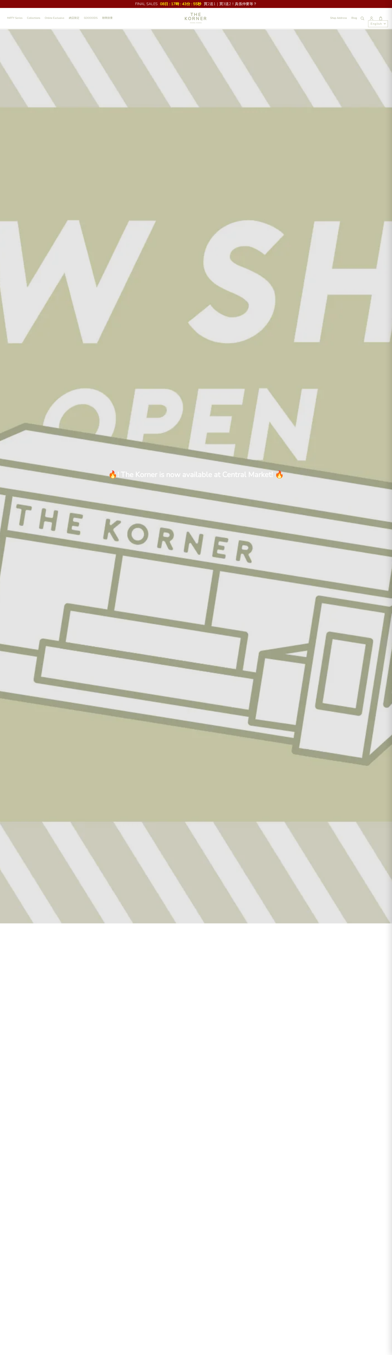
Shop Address (338, 18)
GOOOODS (91, 18)
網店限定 (74, 18)
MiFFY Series (14, 18)
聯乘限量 (107, 18)
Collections (33, 18)
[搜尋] (362, 18)
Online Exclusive (54, 18)
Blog (354, 18)
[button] (380, 18)
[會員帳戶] (371, 18)
